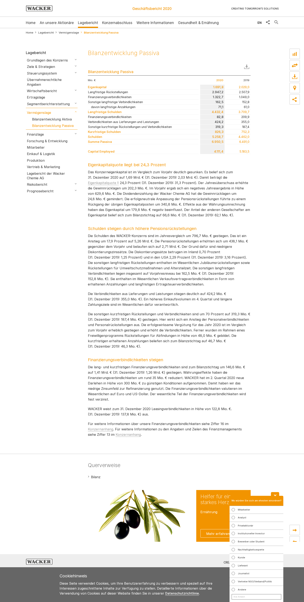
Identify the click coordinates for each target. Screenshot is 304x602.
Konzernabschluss (117, 23)
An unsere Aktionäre (57, 23)
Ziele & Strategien (41, 67)
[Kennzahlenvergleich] (295, 54)
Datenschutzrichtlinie (182, 593)
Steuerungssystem (42, 73)
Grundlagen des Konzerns (47, 60)
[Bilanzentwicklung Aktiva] (295, 541)
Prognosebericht (40, 191)
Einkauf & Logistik (41, 154)
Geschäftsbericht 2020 (152, 9)
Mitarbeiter (36, 147)
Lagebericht (88, 23)
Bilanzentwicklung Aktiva (52, 119)
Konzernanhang (100, 429)
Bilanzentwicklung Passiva (53, 126)
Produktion (36, 160)
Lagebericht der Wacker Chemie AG (46, 175)
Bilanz (96, 477)
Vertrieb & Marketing (43, 167)
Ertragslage (36, 97)
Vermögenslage (69, 32)
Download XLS (247, 67)
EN (259, 22)
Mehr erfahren (218, 534)
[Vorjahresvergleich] (295, 65)
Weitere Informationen (155, 23)
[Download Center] (295, 76)
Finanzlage (35, 134)
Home (29, 32)
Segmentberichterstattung (48, 104)
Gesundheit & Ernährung (198, 23)
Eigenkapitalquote (102, 183)
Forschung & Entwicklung (47, 141)
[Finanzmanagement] (295, 530)
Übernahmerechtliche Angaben (44, 82)
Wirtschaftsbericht (42, 91)
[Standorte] (295, 88)
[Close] (275, 494)
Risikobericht (37, 184)
